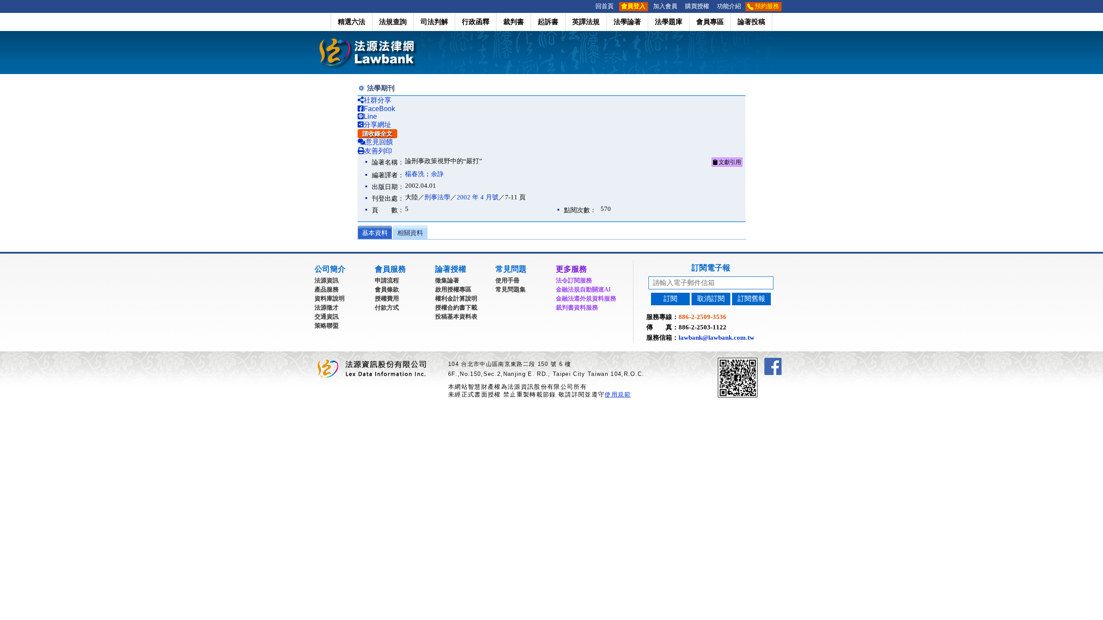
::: (589, 6)
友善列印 (378, 151)
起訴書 (548, 21)
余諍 (437, 173)
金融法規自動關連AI (583, 289)
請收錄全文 (377, 133)
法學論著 (627, 21)
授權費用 (387, 298)
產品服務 (327, 289)
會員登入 (633, 6)
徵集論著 (447, 280)
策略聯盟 (327, 325)
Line (370, 116)
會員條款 (387, 289)
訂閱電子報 (711, 268)
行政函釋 (475, 21)
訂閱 (670, 298)
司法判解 (434, 21)
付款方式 (387, 307)
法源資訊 (327, 280)
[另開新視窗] (753, 361)
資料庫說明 (330, 298)
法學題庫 (668, 21)
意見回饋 (379, 142)
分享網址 (377, 124)
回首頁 (604, 6)
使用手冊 (507, 280)
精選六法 (351, 21)
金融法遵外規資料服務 (586, 298)
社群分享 (377, 100)
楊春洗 (414, 173)
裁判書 (513, 21)
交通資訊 (327, 316)
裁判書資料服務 (577, 307)
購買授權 (697, 6)
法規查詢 (393, 21)
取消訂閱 (711, 298)
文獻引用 (729, 162)
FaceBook (379, 108)
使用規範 (617, 394)
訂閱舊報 (751, 298)
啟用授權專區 (453, 289)
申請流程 (387, 280)
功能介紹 (729, 6)
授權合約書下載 (456, 307)
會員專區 (710, 21)
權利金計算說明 (456, 298)
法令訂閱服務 (574, 280)
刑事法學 (437, 197)
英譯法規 (586, 21)
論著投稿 (751, 21)
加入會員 (665, 6)
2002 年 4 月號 (478, 197)
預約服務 (767, 6)
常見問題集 (510, 289)
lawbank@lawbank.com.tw (716, 337)
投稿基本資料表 (456, 316)
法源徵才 (327, 307)
